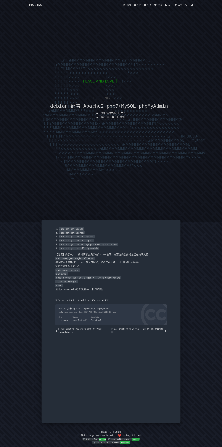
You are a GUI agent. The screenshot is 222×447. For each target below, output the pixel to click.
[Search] (186, 5)
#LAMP (105, 300)
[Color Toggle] (192, 5)
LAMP (71, 300)
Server (62, 300)
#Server (96, 300)
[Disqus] (111, 377)
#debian (85, 300)
